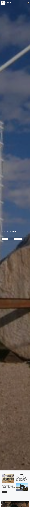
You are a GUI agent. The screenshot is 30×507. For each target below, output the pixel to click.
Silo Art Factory (8, 2)
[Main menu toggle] (28, 3)
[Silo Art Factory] (3, 3)
